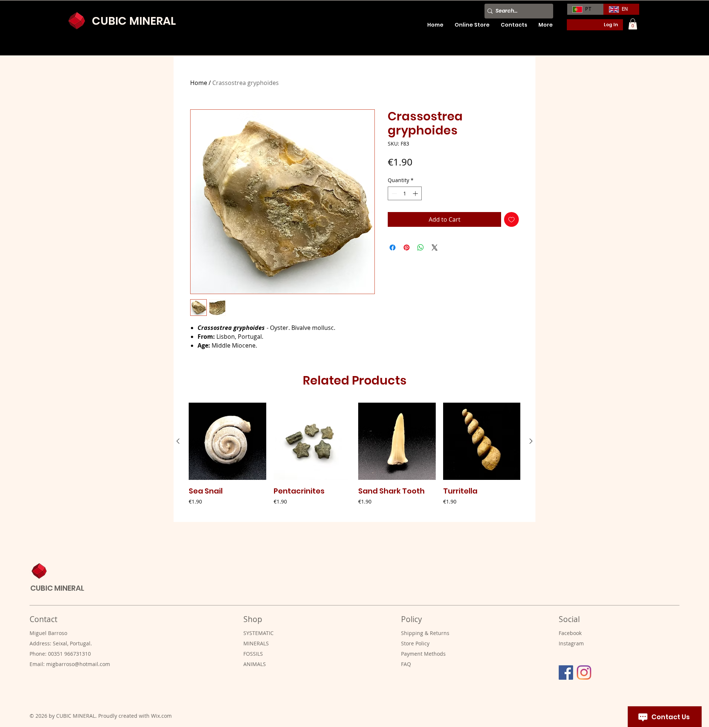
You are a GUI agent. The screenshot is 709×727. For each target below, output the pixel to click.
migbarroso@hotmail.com (78, 664)
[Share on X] (434, 247)
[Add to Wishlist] (511, 219)
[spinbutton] (404, 193)
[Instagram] (584, 672)
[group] (354, 459)
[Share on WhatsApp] (420, 247)
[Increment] (416, 193)
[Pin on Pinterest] (406, 247)
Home (198, 83)
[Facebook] (566, 672)
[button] (632, 24)
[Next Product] (531, 441)
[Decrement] (393, 193)
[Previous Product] (178, 441)
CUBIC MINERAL (134, 21)
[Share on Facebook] (392, 247)
